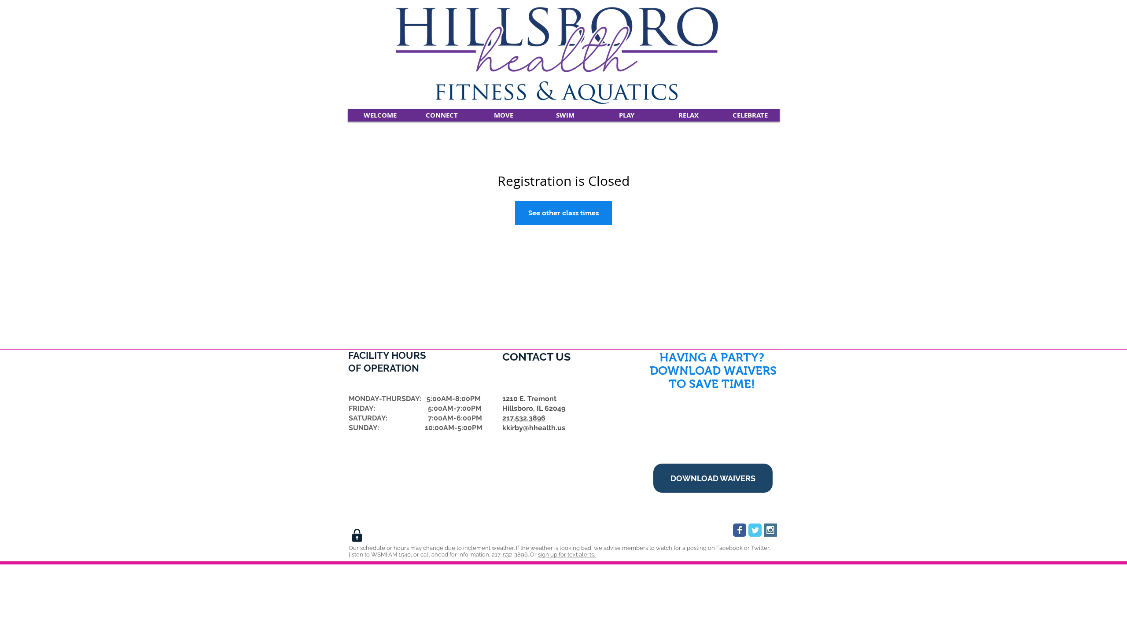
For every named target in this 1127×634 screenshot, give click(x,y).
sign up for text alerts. (567, 554)
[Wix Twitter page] (755, 530)
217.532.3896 (523, 418)
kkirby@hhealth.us (533, 428)
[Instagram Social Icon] (770, 530)
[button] (441, 115)
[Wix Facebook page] (739, 530)
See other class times (563, 213)
